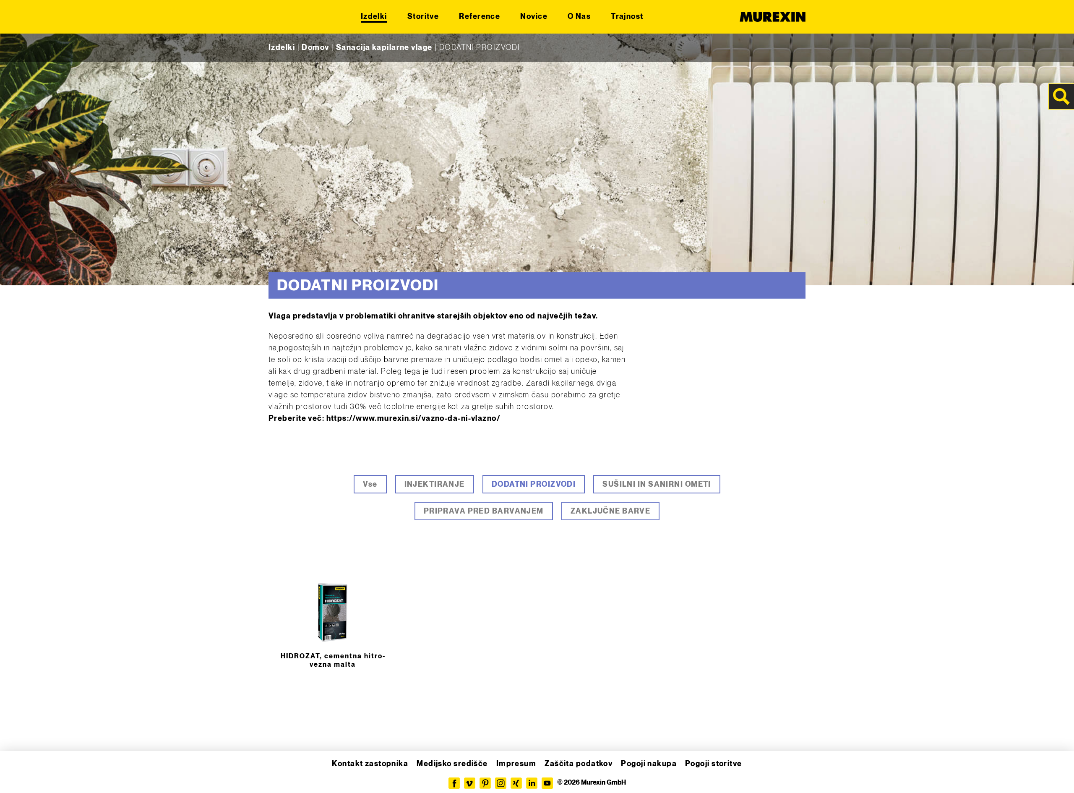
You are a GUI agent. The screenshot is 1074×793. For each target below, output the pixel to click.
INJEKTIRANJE (434, 484)
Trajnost (627, 17)
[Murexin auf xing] (516, 783)
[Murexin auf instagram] (500, 783)
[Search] (1061, 96)
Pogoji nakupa (649, 764)
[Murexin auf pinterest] (485, 783)
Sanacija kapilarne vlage (384, 48)
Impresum (516, 764)
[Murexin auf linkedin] (531, 783)
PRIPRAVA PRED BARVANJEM (484, 511)
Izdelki (374, 17)
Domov (315, 48)
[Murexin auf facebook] (454, 783)
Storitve (423, 17)
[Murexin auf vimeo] (469, 783)
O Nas (579, 17)
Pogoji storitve (713, 764)
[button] (18, 774)
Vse (370, 484)
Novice (533, 17)
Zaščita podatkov (579, 764)
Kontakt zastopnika (370, 764)
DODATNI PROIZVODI (534, 484)
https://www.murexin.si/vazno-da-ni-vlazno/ (413, 419)
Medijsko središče (452, 764)
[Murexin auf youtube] (547, 783)
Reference (479, 17)
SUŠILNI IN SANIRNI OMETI (656, 484)
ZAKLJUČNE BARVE (611, 511)
